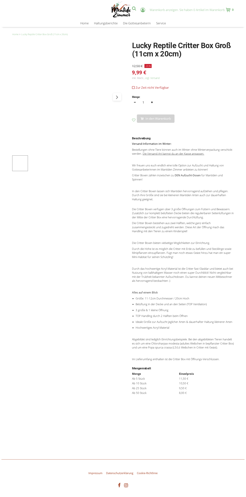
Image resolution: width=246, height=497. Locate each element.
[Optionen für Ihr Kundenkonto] (142, 10)
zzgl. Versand (152, 78)
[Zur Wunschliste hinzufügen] (134, 120)
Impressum (95, 473)
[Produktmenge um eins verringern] (134, 102)
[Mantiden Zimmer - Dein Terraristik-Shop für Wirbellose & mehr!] (123, 9)
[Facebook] (119, 485)
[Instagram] (126, 485)
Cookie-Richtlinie (147, 473)
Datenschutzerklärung (119, 473)
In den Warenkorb (158, 118)
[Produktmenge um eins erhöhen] (152, 102)
